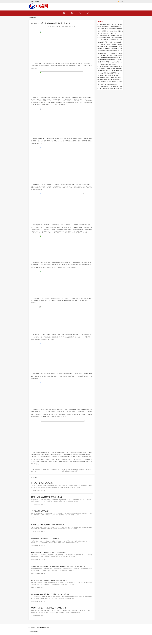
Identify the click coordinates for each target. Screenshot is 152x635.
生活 (88, 13)
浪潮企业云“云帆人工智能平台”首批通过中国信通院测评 (48, 552)
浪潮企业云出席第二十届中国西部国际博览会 (109, 79)
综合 (72, 13)
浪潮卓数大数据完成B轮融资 (40, 511)
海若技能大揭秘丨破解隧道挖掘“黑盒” (107, 84)
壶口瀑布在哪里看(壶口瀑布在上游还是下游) (109, 64)
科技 (80, 13)
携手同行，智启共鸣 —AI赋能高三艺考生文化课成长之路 (48, 608)
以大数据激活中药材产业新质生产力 (107, 33)
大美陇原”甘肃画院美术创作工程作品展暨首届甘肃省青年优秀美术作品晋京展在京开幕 (58, 566)
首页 (64, 13)
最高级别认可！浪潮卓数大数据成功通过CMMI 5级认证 (48, 525)
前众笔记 (36, 631)
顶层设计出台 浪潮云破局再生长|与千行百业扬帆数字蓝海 (49, 580)
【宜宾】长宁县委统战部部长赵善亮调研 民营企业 (46, 497)
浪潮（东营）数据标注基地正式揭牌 (42, 483)
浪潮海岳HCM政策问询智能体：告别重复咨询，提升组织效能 (50, 594)
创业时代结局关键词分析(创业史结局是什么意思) (46, 538)
